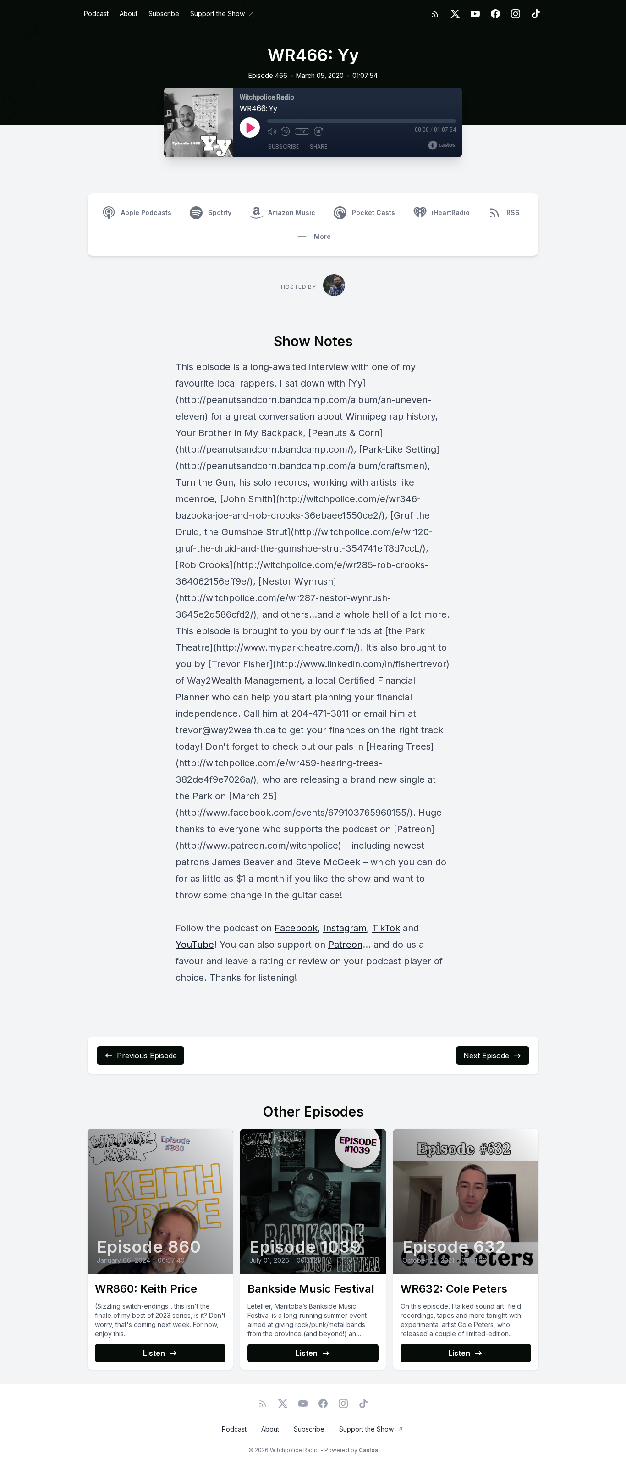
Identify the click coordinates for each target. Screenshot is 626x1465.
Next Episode (486, 1055)
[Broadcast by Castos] (441, 145)
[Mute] (271, 131)
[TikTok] (535, 14)
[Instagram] (515, 14)
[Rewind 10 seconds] (285, 131)
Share (318, 146)
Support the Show (217, 13)
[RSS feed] (435, 14)
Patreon (345, 944)
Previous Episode (147, 1055)
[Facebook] (495, 14)
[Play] (250, 127)
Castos (368, 1450)
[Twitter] (455, 14)
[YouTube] (475, 14)
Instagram (345, 928)
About (128, 13)
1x (302, 131)
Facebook (296, 928)
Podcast (96, 13)
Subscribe (163, 13)
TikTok (386, 928)
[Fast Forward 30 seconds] (318, 131)
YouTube (195, 944)
